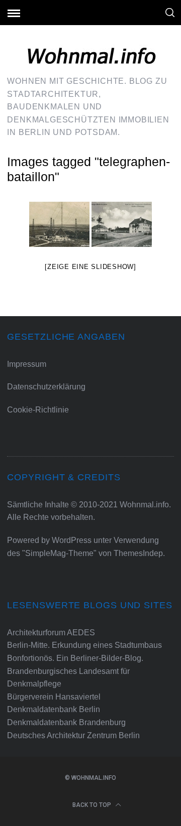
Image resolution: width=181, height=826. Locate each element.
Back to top (92, 804)
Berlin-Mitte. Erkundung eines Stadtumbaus (84, 645)
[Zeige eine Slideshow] (90, 266)
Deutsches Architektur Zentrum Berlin (73, 735)
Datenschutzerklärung (46, 386)
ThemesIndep (138, 553)
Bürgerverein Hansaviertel (54, 697)
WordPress (72, 540)
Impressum (26, 364)
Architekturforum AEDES (51, 632)
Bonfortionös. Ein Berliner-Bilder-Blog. (75, 658)
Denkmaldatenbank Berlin (53, 709)
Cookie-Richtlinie (38, 409)
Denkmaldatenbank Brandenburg (66, 722)
